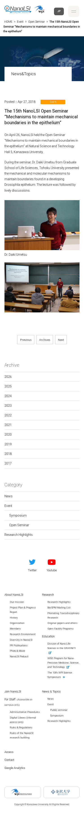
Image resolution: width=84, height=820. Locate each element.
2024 (8, 396)
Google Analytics (14, 768)
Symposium (18, 515)
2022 (8, 415)
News (8, 496)
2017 (8, 463)
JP (59, 11)
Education (48, 636)
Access (8, 752)
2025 (8, 386)
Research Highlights (18, 535)
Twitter (32, 570)
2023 (8, 405)
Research (48, 594)
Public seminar (58, 710)
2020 (8, 434)
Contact (9, 760)
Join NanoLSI (12, 691)
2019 (8, 444)
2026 (8, 377)
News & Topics (51, 691)
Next (61, 340)
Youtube (52, 570)
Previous (25, 340)
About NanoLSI (13, 594)
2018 (8, 454)
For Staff (18, 702)
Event (8, 506)
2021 (8, 425)
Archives (44, 340)
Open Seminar (19, 525)
